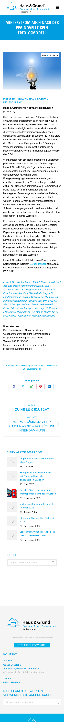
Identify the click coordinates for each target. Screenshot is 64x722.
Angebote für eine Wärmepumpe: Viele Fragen (37, 460)
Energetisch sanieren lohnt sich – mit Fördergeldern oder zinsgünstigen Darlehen (37, 476)
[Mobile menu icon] (57, 7)
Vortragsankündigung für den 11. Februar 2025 (37, 506)
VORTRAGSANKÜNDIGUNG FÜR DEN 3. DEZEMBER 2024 (37, 534)
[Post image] (12, 462)
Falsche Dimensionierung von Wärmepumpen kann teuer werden (38, 492)
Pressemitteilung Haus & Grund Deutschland (35, 366)
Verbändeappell (38, 263)
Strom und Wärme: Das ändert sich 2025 (38, 520)
